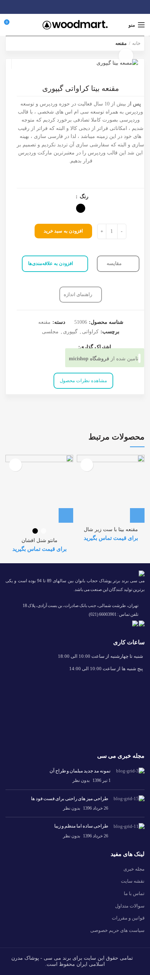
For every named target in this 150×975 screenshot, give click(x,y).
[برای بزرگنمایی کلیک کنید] (126, 56)
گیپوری (70, 331)
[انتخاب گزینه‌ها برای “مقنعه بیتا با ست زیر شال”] (137, 515)
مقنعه (44, 322)
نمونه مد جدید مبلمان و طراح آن (80, 771)
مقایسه (115, 263)
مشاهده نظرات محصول (83, 380)
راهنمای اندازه (78, 294)
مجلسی (50, 331)
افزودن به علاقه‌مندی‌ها (50, 263)
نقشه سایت (133, 881)
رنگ (83, 196)
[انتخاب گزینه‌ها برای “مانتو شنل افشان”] (66, 515)
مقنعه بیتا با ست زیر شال (111, 529)
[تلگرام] (67, 7)
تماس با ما (134, 893)
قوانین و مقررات (128, 918)
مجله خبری (134, 869)
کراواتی (90, 331)
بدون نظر (81, 780)
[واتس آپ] (75, 7)
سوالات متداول (130, 906)
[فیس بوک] (83, 7)
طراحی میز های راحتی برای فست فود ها (69, 798)
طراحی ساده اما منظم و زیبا (81, 826)
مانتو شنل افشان (39, 540)
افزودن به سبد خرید (63, 231)
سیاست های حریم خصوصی (117, 930)
